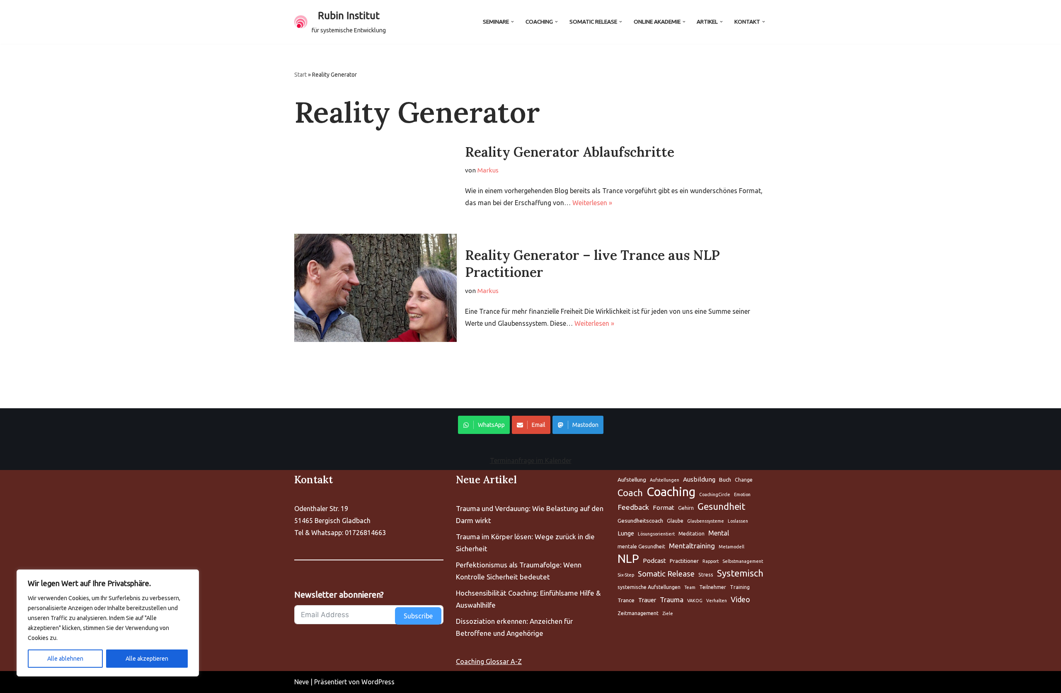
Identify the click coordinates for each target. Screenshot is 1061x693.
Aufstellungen (664, 479)
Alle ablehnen (65, 658)
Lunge (626, 533)
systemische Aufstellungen (649, 587)
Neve (301, 682)
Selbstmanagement (742, 561)
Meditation (691, 533)
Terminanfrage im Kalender (531, 460)
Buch (725, 479)
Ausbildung (699, 479)
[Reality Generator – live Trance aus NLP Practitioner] (375, 288)
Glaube (675, 520)
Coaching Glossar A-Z (489, 661)
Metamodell (731, 546)
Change (744, 479)
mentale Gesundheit (641, 546)
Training (740, 587)
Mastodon (585, 425)
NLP (628, 559)
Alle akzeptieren (147, 658)
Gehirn (686, 508)
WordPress (378, 682)
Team (689, 587)
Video (740, 599)
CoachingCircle (714, 494)
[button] (512, 21)
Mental (718, 533)
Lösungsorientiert (656, 533)
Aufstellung (632, 479)
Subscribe (418, 616)
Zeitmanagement (638, 613)
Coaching (671, 492)
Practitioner (684, 560)
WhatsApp (491, 425)
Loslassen (738, 521)
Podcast (654, 560)
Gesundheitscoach (640, 520)
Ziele (667, 613)
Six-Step (626, 574)
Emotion (742, 494)
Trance (626, 600)
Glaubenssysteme (705, 521)
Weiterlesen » (592, 202)
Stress (705, 574)
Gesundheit (721, 506)
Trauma (671, 599)
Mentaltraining (692, 546)
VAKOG (694, 600)
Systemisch (740, 573)
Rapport (710, 561)
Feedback (633, 507)
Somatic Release (666, 573)
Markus (488, 170)
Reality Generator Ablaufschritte (569, 151)
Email (538, 425)
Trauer (647, 599)
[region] (108, 622)
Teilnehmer (712, 587)
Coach (630, 492)
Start (300, 74)
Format (663, 507)
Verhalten (716, 600)
